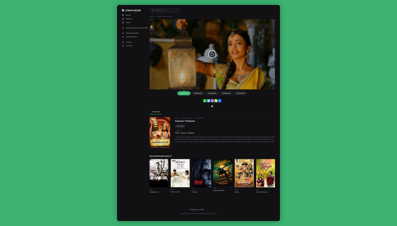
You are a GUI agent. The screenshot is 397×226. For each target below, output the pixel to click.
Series (128, 22)
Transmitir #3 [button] (212, 93)
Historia (183, 133)
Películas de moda (132, 33)
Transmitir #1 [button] (184, 93)
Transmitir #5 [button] (240, 93)
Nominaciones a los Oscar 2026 (137, 28)
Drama (177, 133)
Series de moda (131, 37)
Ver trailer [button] (180, 126)
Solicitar (129, 42)
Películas (129, 19)
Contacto (129, 46)
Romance (191, 133)
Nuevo (128, 15)
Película (151, 16)
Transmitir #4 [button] (226, 93)
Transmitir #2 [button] (198, 93)
